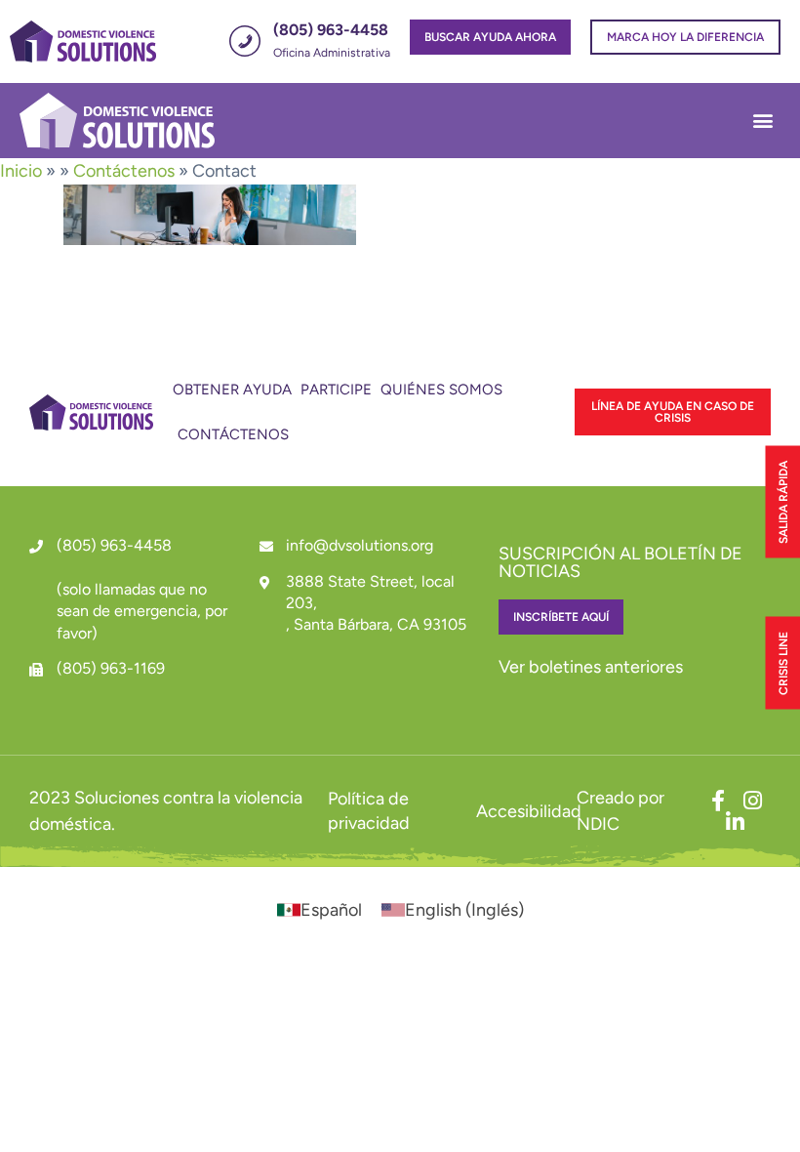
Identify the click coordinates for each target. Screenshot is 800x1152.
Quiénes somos (441, 389)
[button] (762, 120)
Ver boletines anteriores (591, 667)
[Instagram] (753, 800)
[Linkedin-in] (735, 822)
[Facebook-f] (718, 800)
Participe (336, 389)
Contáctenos (124, 171)
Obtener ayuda (232, 389)
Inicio (21, 171)
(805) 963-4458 (114, 545)
